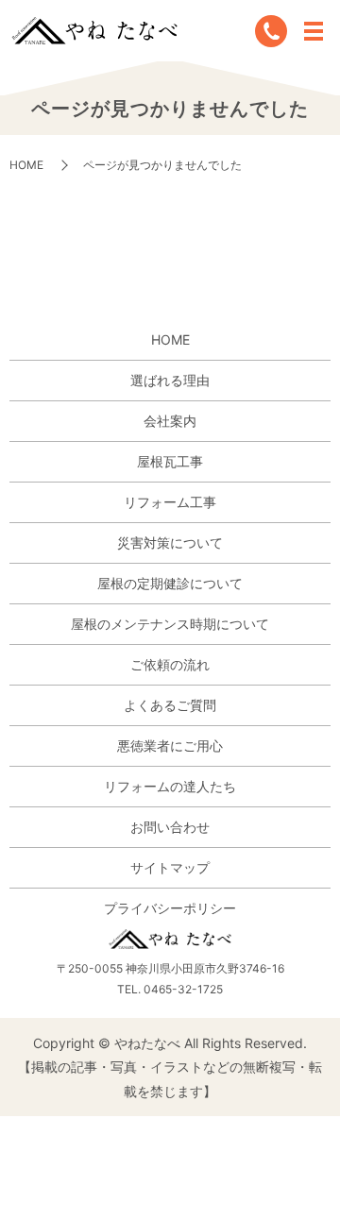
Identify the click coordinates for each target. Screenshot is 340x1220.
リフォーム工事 (170, 502)
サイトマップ (170, 867)
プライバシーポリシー (170, 908)
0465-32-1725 (183, 989)
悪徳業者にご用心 (170, 745)
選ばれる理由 (170, 380)
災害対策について (170, 542)
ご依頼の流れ (170, 664)
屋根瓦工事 (170, 461)
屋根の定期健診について (170, 583)
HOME (26, 165)
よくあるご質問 (170, 705)
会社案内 (170, 421)
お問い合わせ (170, 827)
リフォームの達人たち (170, 786)
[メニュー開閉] (313, 31)
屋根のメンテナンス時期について (170, 624)
